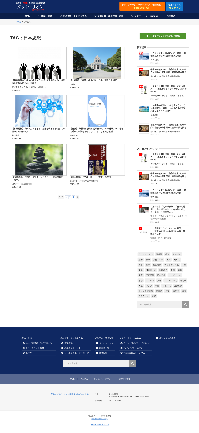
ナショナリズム (171, 265)
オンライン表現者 (167, 338)
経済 (141, 259)
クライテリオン (146, 254)
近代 (154, 296)
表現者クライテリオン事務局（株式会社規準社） (71, 394)
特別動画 (171, 16)
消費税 (176, 291)
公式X (85, 379)
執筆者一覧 (104, 348)
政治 (167, 254)
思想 (141, 280)
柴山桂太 (157, 265)
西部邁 (159, 291)
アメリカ (150, 280)
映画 (157, 286)
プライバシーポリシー (103, 379)
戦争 (148, 259)
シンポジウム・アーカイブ (76, 353)
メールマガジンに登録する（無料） (164, 36)
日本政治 (163, 270)
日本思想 (161, 275)
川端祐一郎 (151, 270)
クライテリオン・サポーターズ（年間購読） (142, 6)
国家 (141, 275)
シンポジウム (175, 275)
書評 (169, 259)
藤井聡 (159, 254)
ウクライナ (144, 296)
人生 (141, 286)
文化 (159, 280)
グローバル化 (170, 280)
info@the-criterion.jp (99, 419)
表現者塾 (68, 343)
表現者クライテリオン (100, 425)
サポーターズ (174, 6)
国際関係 (178, 286)
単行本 (29, 353)
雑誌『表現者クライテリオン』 (40, 343)
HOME (27, 16)
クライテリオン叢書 (35, 348)
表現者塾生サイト (72, 348)
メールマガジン (106, 343)
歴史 (141, 265)
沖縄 (184, 265)
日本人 (177, 259)
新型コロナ (158, 259)
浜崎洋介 (177, 254)
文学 (141, 270)
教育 (180, 270)
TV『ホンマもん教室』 (134, 348)
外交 (167, 291)
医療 (184, 291)
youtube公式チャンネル (134, 353)
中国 (173, 270)
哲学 (148, 265)
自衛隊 (183, 280)
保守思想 (150, 275)
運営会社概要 (124, 379)
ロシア (149, 286)
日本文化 (166, 286)
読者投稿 (103, 353)
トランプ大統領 (146, 291)
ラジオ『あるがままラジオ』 (137, 343)
